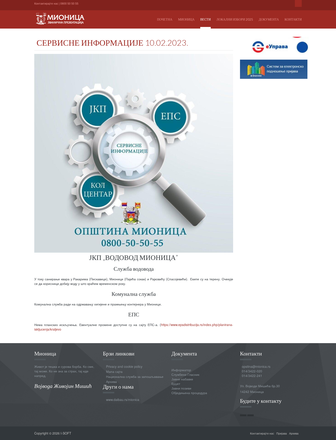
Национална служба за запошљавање (134, 376)
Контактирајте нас (46, 3)
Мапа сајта (114, 371)
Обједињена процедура (189, 392)
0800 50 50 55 (69, 3)
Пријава (281, 433)
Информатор (181, 370)
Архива (111, 381)
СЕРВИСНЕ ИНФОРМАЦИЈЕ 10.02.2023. (112, 42)
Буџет (175, 383)
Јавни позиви (181, 388)
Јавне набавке (182, 379)
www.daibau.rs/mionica (122, 399)
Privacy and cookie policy (124, 366)
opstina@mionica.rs (256, 366)
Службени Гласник (185, 374)
